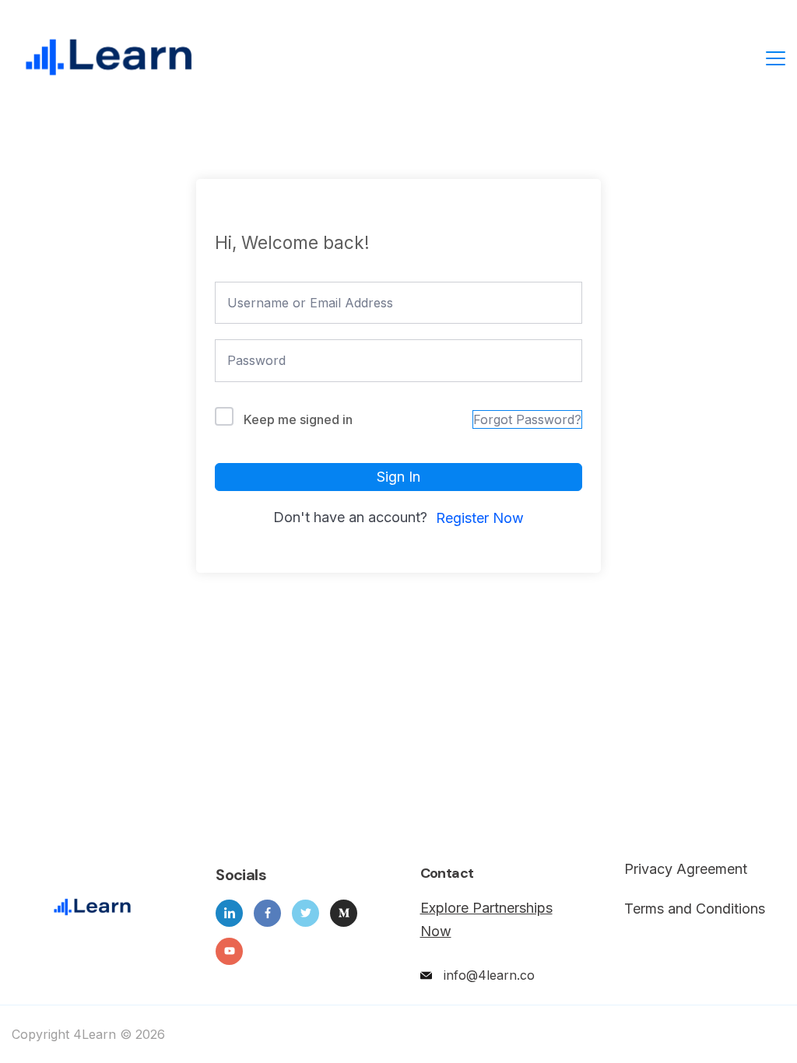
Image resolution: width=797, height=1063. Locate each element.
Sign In (398, 476)
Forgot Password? (527, 419)
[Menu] (775, 58)
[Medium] (343, 913)
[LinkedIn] (229, 913)
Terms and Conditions (694, 909)
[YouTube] (229, 951)
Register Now (480, 518)
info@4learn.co (489, 975)
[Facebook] (267, 913)
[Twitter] (305, 913)
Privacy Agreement (685, 869)
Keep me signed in (298, 419)
